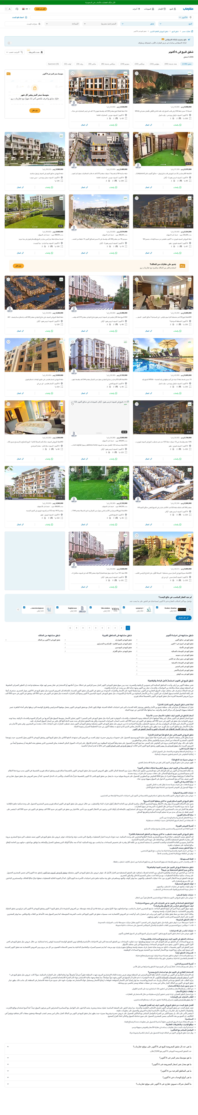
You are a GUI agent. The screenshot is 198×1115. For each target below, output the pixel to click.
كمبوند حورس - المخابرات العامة (107, 115)
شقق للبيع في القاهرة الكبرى (159, 31)
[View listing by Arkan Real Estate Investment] (10, 310)
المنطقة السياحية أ (176, 321)
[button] (173, 9)
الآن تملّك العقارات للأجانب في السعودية (100, 2)
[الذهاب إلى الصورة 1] (165, 102)
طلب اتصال (182, 618)
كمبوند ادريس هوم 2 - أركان (173, 177)
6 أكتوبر (185, 115)
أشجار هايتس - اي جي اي (45, 383)
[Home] (192, 31)
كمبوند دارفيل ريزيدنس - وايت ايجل (170, 115)
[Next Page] (70, 628)
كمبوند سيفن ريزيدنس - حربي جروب (41, 177)
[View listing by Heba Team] (74, 228)
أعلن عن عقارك (40, 9)
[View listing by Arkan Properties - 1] (74, 103)
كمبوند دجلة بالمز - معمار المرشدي (42, 446)
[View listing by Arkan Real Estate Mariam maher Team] (74, 310)
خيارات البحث (32, 24)
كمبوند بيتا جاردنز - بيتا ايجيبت (43, 243)
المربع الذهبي (113, 383)
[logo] (188, 9)
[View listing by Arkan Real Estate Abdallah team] (138, 166)
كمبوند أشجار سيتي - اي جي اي (172, 577)
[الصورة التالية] (137, 86)
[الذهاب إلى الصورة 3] (162, 102)
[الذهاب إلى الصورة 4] (161, 102)
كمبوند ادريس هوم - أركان (109, 321)
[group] (163, 87)
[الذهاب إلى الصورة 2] (163, 102)
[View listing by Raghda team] (74, 166)
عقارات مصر (186, 31)
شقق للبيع (175, 31)
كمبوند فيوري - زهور (175, 243)
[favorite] (137, 73)
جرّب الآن (35, 110)
